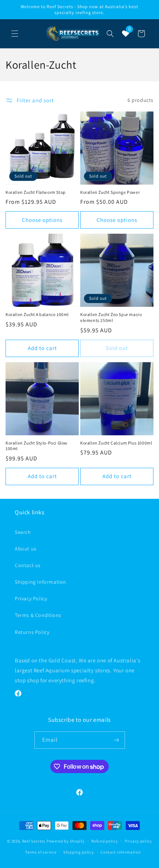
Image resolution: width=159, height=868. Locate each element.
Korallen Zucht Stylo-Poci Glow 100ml (37, 446)
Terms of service (40, 852)
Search (23, 532)
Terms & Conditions (38, 615)
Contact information (121, 852)
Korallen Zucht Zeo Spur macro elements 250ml (111, 317)
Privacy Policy (31, 598)
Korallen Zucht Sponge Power (110, 192)
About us (26, 548)
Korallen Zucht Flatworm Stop (36, 192)
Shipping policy (78, 852)
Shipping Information (40, 582)
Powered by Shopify (66, 840)
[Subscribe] (116, 740)
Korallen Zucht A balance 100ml (37, 314)
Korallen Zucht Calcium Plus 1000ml (116, 443)
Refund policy (104, 841)
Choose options (42, 219)
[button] (15, 33)
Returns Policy (32, 632)
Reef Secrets (34, 840)
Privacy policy (138, 841)
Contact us (28, 565)
